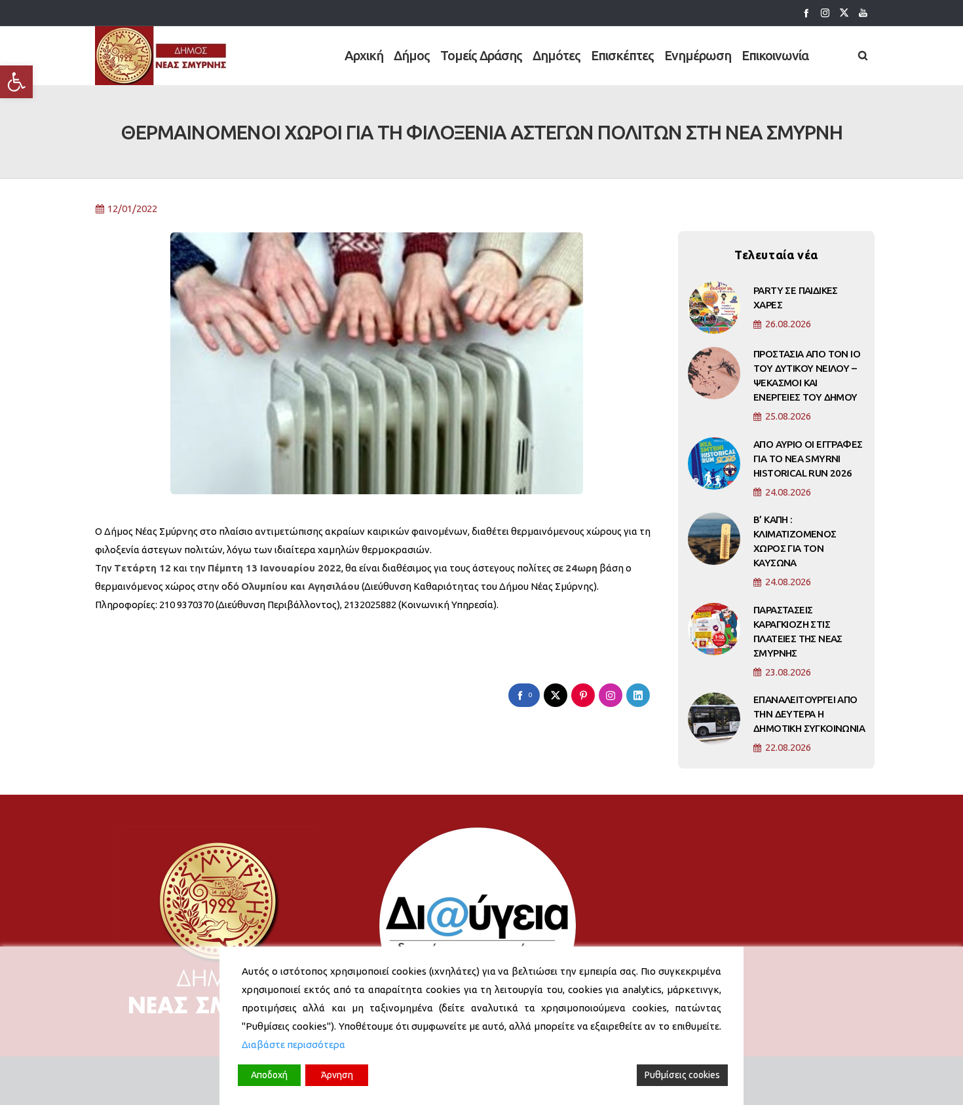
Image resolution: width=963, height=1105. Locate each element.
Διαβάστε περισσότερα (293, 1044)
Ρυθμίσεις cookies (682, 1075)
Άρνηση (337, 1075)
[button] (16, 81)
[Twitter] (844, 13)
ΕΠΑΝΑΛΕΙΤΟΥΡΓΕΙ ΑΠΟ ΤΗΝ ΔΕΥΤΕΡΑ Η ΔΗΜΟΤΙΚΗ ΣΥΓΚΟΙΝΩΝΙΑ (809, 714)
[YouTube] (863, 13)
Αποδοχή (269, 1075)
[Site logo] (161, 55)
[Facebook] (806, 13)
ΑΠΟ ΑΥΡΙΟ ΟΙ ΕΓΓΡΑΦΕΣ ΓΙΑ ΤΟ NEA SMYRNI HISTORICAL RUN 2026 (807, 459)
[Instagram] (825, 13)
